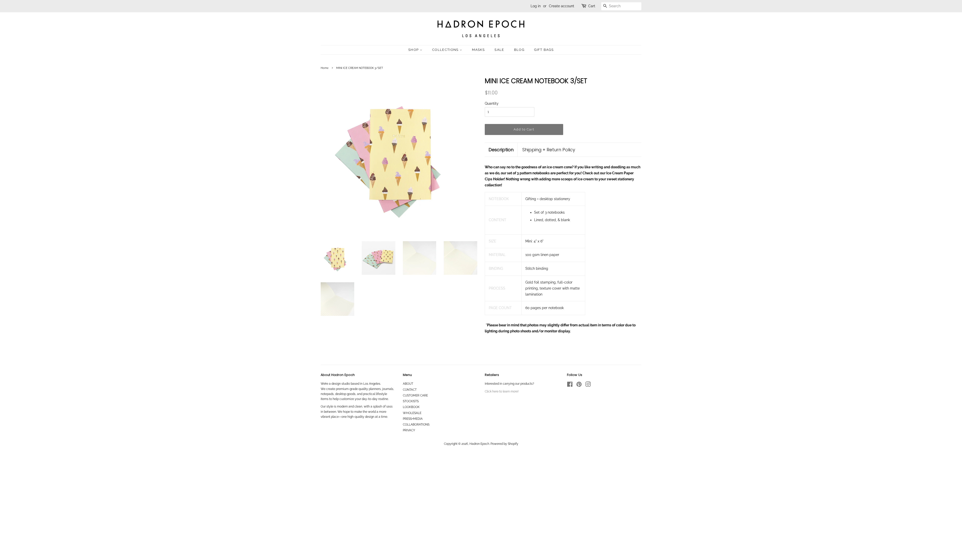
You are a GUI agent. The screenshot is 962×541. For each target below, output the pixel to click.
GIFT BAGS (544, 50)
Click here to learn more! (502, 391)
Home (324, 67)
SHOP (414, 50)
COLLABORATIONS (416, 424)
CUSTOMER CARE (415, 395)
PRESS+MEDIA (413, 419)
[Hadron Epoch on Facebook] (570, 385)
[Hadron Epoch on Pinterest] (579, 385)
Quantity (492, 103)
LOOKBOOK (411, 407)
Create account (561, 6)
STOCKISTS (411, 401)
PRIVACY (409, 430)
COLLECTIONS (446, 50)
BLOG (519, 50)
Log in (536, 6)
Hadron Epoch (479, 444)
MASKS (478, 50)
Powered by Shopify (504, 444)
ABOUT (408, 383)
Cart (591, 6)
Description (501, 150)
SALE (499, 50)
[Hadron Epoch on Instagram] (588, 385)
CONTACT (410, 389)
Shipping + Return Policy (548, 150)
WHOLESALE (412, 413)
